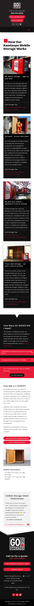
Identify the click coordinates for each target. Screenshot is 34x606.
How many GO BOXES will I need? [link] (15, 107)
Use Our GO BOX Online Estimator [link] (15, 237)
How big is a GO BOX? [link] (11, 110)
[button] (28, 29)
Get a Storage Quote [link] (11, 304)
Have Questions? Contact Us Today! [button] (17, 563)
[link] (17, 8)
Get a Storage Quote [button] (17, 17)
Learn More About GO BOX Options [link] (16, 302)
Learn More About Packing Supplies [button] (17, 438)
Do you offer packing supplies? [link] (14, 172)
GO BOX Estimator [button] (17, 375)
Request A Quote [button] (17, 569)
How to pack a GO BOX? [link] (12, 174)
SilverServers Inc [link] (20, 603)
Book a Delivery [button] (17, 20)
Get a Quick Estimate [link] (11, 235)
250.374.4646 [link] (17, 13)
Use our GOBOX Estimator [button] (17, 442)
